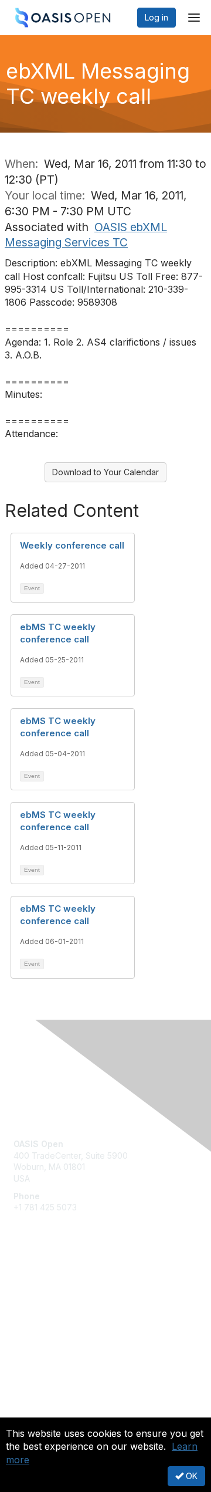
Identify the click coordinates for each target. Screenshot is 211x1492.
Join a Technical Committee (66, 1319)
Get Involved (38, 1285)
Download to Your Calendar (105, 472)
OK (190, 1476)
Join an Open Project (54, 1302)
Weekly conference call (72, 545)
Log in (156, 17)
